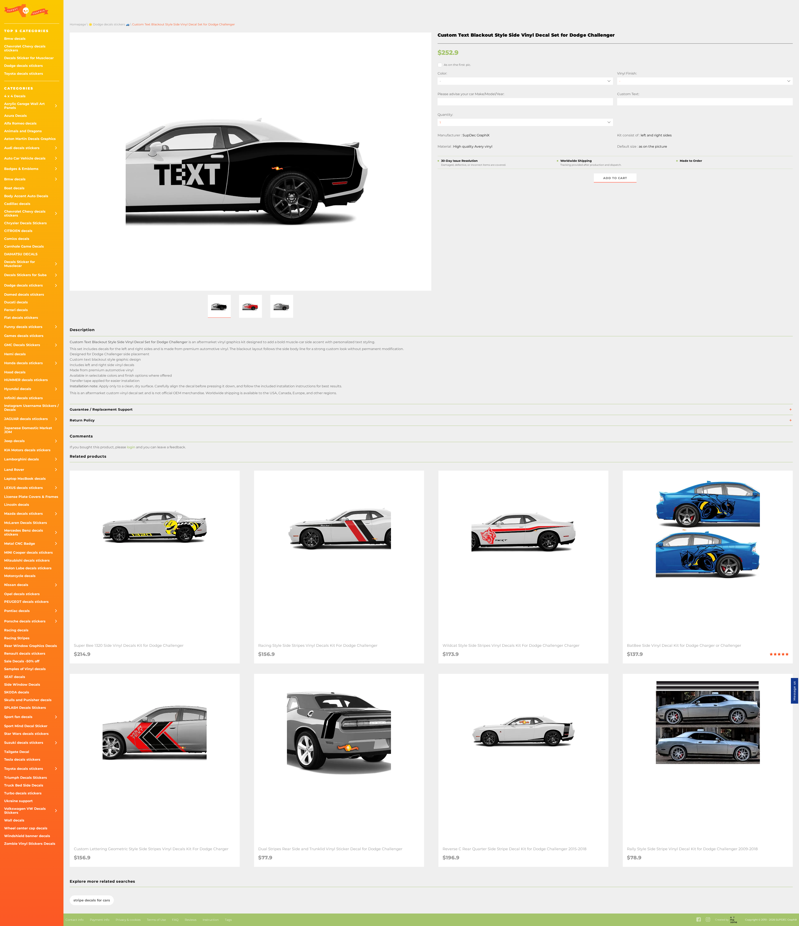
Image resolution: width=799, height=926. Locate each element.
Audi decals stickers (22, 148)
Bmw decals (15, 39)
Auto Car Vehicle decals (25, 158)
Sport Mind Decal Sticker (25, 726)
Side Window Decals (22, 685)
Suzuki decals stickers (23, 743)
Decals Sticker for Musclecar (29, 58)
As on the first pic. (457, 65)
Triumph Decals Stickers (25, 778)
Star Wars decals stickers (26, 734)
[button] (219, 306)
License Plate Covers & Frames (31, 497)
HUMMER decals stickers (26, 380)
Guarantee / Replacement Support (101, 409)
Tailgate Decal (16, 752)
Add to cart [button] (615, 178)
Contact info (75, 920)
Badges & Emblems (21, 169)
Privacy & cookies (128, 920)
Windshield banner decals (27, 836)
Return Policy (82, 420)
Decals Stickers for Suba (25, 275)
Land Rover (14, 470)
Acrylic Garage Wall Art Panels (24, 106)
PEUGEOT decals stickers (26, 602)
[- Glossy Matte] (705, 81)
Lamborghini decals (21, 459)
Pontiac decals (17, 611)
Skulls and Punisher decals (28, 700)
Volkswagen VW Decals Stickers (25, 811)
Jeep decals (14, 441)
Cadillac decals (17, 204)
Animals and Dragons (23, 131)
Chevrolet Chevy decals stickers (25, 48)
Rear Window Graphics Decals (30, 646)
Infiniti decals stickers (23, 398)
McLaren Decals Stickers (25, 523)
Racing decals (16, 630)
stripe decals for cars (91, 900)
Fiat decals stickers (21, 318)
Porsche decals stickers (25, 621)
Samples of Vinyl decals (25, 669)
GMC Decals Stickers (22, 345)
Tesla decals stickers (22, 759)
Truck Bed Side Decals (23, 785)
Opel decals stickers (22, 594)
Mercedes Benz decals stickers (23, 532)
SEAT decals (14, 677)
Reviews (190, 920)
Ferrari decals (16, 310)
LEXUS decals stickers (23, 488)
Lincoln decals (16, 505)
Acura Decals (15, 116)
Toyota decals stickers (23, 74)
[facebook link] (698, 919)
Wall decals (14, 820)
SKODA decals (16, 692)
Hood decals (15, 372)
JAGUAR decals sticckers (26, 419)
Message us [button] (794, 690)
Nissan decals (16, 585)
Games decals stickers (23, 336)
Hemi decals (15, 354)
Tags (228, 920)
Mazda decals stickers (23, 514)
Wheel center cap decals (25, 828)
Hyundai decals (17, 389)
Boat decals (14, 188)
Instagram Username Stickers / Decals (31, 408)
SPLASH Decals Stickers (25, 708)
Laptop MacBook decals (25, 479)
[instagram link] (708, 919)
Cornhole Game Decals (24, 246)
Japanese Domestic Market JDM (28, 430)
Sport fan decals (18, 717)
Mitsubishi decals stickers (27, 560)
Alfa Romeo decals (20, 123)
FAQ (175, 920)
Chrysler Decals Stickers (25, 223)
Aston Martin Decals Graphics (30, 139)
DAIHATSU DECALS (20, 254)
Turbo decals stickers (23, 793)
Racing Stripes (17, 638)
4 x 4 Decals (15, 96)
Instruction (211, 920)
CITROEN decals (18, 231)
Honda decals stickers (23, 363)
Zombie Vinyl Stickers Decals (29, 844)
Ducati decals (16, 302)
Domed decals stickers (24, 295)
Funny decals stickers (23, 327)
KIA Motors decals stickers (27, 450)
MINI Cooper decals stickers (28, 553)
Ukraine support (18, 801)
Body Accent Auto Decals (26, 196)
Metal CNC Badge (19, 544)
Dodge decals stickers (23, 66)
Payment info (99, 920)
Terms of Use (156, 920)
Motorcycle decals (20, 576)
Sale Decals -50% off (21, 661)
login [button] (131, 447)
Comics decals (16, 239)
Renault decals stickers (24, 654)
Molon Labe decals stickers (28, 568)
